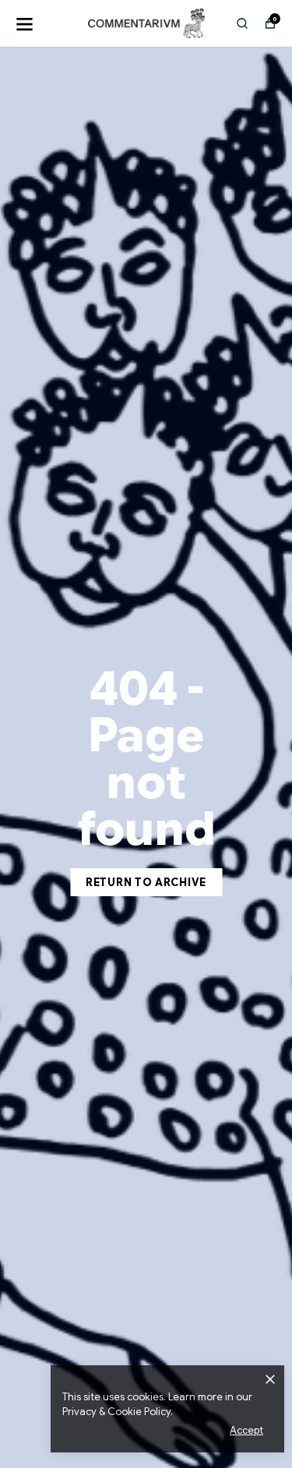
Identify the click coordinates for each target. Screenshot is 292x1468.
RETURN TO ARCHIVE (146, 882)
